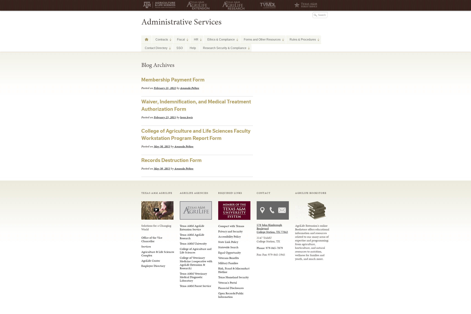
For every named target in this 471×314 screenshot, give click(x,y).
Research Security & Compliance (222, 48)
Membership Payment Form (173, 79)
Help (193, 48)
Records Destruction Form (171, 160)
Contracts (160, 39)
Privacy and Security (230, 231)
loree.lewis (186, 117)
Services (146, 246)
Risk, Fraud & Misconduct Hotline (233, 270)
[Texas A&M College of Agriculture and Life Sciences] (160, 6)
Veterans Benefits (228, 258)
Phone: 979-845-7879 (270, 248)
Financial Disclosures (231, 288)
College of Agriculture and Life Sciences (195, 250)
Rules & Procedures (301, 39)
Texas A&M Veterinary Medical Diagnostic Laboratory (193, 277)
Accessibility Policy (229, 236)
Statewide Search (228, 247)
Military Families (228, 263)
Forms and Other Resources (260, 39)
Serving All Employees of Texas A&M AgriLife (146, 39)
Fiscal (179, 39)
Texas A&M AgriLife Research (192, 236)
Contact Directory (154, 48)
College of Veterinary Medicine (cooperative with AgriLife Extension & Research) (196, 263)
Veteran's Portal (227, 282)
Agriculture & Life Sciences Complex (157, 253)
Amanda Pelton (189, 88)
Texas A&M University (193, 243)
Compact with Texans (231, 226)
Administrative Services (181, 22)
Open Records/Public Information (231, 295)
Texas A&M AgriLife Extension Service (192, 227)
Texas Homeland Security (233, 277)
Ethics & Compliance (219, 39)
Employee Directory (153, 266)
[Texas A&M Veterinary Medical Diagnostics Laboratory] (268, 5)
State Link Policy (228, 242)
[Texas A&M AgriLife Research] (232, 5)
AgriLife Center (150, 261)
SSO (179, 48)
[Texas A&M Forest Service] (304, 5)
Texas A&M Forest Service (195, 286)
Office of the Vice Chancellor (151, 239)
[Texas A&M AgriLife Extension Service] (196, 5)
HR (194, 39)
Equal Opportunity (229, 252)
